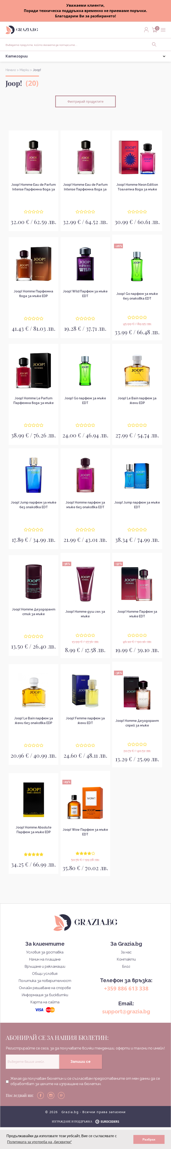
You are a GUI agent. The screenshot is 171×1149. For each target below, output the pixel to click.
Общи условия (44, 973)
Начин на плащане (45, 959)
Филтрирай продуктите (85, 101)
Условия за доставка (44, 952)
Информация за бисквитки (45, 995)
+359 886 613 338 (126, 988)
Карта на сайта (44, 1002)
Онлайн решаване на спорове (45, 988)
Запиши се (80, 1061)
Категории (17, 56)
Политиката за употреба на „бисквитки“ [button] (39, 1142)
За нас (126, 952)
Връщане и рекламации (44, 966)
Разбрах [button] (148, 1139)
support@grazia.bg (126, 1011)
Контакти (126, 959)
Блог (126, 966)
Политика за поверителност (44, 981)
